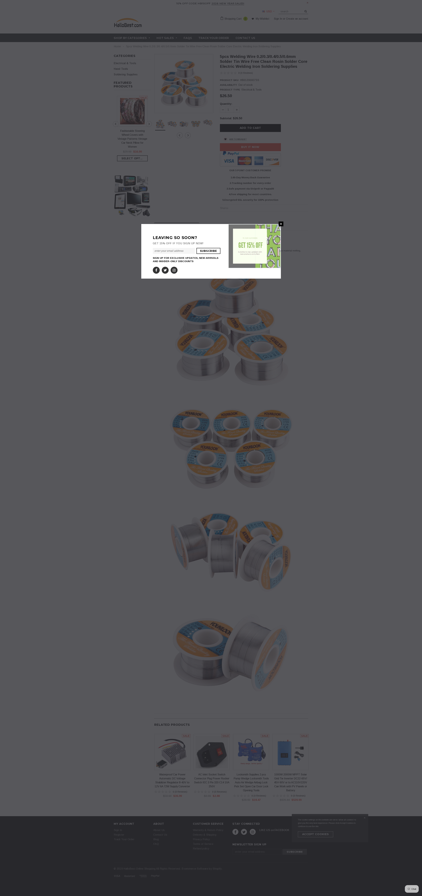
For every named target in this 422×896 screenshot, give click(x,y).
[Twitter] (165, 269)
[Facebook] (156, 269)
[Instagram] (174, 269)
